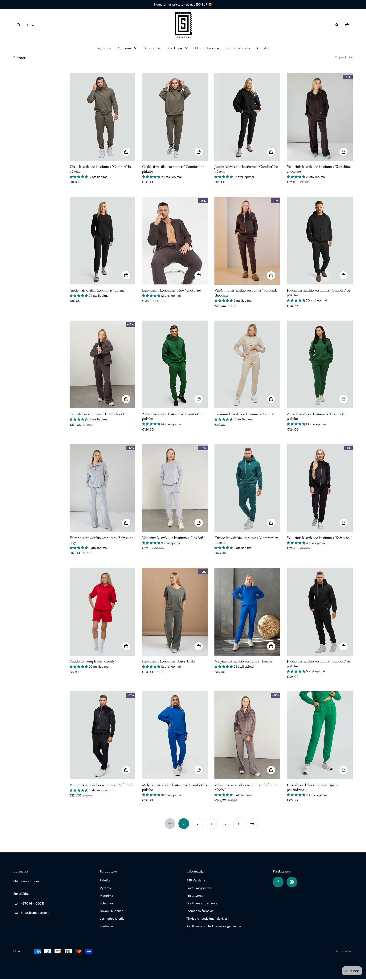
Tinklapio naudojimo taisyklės (207, 919)
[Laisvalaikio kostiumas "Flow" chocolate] (175, 241)
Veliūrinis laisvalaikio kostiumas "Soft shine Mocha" (246, 787)
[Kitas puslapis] (252, 823)
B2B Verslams (196, 880)
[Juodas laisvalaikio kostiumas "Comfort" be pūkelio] (247, 117)
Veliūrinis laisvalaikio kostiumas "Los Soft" (173, 537)
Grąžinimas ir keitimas (201, 903)
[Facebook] (278, 882)
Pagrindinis (103, 48)
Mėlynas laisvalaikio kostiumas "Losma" (243, 661)
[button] (18, 25)
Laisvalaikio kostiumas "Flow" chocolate (171, 290)
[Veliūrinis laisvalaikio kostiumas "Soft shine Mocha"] (247, 735)
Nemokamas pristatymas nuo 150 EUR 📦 (183, 4)
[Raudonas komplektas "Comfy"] (102, 612)
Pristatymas (194, 896)
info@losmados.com (35, 913)
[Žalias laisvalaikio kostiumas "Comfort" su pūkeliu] (175, 364)
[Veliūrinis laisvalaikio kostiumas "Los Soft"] (175, 488)
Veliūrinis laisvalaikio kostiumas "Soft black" (319, 537)
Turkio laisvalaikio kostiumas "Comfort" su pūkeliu (246, 540)
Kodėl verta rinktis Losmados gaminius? (213, 926)
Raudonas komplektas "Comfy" (93, 661)
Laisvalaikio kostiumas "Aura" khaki (168, 661)
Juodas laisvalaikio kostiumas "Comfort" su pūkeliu (318, 663)
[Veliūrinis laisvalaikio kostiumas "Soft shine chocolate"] (320, 117)
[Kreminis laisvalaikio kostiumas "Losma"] (247, 364)
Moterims (124, 48)
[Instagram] (292, 882)
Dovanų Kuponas (111, 911)
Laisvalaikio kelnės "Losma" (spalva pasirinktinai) (313, 787)
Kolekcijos (174, 48)
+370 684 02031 (32, 903)
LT (28, 25)
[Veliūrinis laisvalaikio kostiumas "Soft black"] (320, 488)
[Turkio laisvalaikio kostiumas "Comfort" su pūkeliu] (247, 488)
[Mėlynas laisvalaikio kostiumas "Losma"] (247, 612)
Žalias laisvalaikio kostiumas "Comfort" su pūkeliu (173, 416)
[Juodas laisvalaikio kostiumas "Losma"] (102, 241)
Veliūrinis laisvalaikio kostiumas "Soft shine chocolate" (319, 169)
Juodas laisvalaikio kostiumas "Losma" (98, 290)
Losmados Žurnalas (200, 911)
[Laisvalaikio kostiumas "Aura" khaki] (175, 612)
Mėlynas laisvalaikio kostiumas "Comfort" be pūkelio (175, 787)
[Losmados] (183, 25)
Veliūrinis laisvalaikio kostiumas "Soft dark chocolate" (245, 292)
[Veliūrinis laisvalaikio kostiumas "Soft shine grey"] (102, 488)
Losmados (345, 951)
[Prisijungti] (336, 25)
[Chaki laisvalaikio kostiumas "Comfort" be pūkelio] (102, 117)
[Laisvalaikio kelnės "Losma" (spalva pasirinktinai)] (320, 735)
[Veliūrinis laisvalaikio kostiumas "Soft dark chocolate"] (247, 241)
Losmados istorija (237, 48)
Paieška (105, 880)
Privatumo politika (199, 888)
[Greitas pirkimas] (126, 152)
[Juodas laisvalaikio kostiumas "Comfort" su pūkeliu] (320, 612)
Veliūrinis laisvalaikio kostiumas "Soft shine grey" (101, 540)
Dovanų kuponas (207, 48)
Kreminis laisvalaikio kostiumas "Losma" (244, 413)
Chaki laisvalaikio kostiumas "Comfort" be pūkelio (101, 169)
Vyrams (149, 48)
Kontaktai (263, 48)
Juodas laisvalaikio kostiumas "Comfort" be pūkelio (246, 169)
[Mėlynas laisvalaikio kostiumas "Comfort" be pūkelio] (175, 735)
